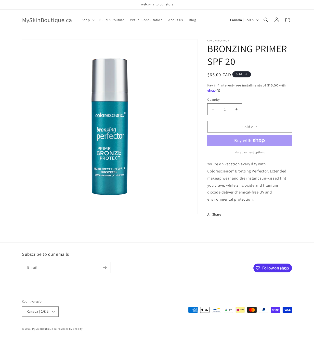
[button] (87, 20)
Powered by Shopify (70, 328)
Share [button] (216, 214)
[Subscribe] (104, 267)
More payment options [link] (250, 152)
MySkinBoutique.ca (44, 328)
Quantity (213, 99)
